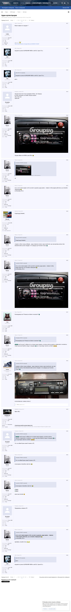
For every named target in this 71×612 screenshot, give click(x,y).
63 (5, 132)
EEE (7, 57)
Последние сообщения (8, 7)
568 (7, 375)
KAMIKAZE (7, 415)
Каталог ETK (66, 7)
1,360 (8, 83)
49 (29, 20)
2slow (7, 369)
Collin (7, 34)
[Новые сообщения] (62, 3)
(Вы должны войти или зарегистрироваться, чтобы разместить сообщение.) (55, 577)
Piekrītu (45, 608)
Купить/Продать (36, 3)
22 (21, 20)
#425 (67, 115)
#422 (67, 48)
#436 (67, 454)
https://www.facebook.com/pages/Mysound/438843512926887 (27, 43)
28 (5, 226)
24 (25, 20)
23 (23, 20)
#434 (67, 409)
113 (6, 329)
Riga (6, 44)
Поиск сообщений (20, 7)
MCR (6, 331)
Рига (6, 65)
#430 (67, 260)
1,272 (8, 39)
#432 (67, 335)
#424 (67, 91)
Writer (7, 125)
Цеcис (6, 426)
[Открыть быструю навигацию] (69, 12)
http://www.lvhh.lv (7, 230)
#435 (67, 431)
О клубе (55, 3)
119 (7, 107)
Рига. (6, 111)
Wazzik (7, 219)
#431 (67, 312)
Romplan (7, 102)
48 (5, 41)
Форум (22, 3)
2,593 (8, 130)
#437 (67, 480)
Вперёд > (32, 20)
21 (20, 20)
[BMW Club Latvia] (7, 3)
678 (7, 224)
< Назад (11, 20)
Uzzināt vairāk (52, 608)
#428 (67, 211)
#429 (67, 234)
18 (5, 109)
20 (18, 20)
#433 (67, 360)
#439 (67, 529)
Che (7, 322)
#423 (67, 70)
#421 (67, 23)
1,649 (8, 420)
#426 (67, 160)
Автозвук (10, 17)
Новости (15, 3)
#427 (67, 185)
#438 (67, 505)
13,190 (8, 327)
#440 (67, 555)
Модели (28, 3)
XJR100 (23, 17)
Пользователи (47, 3)
